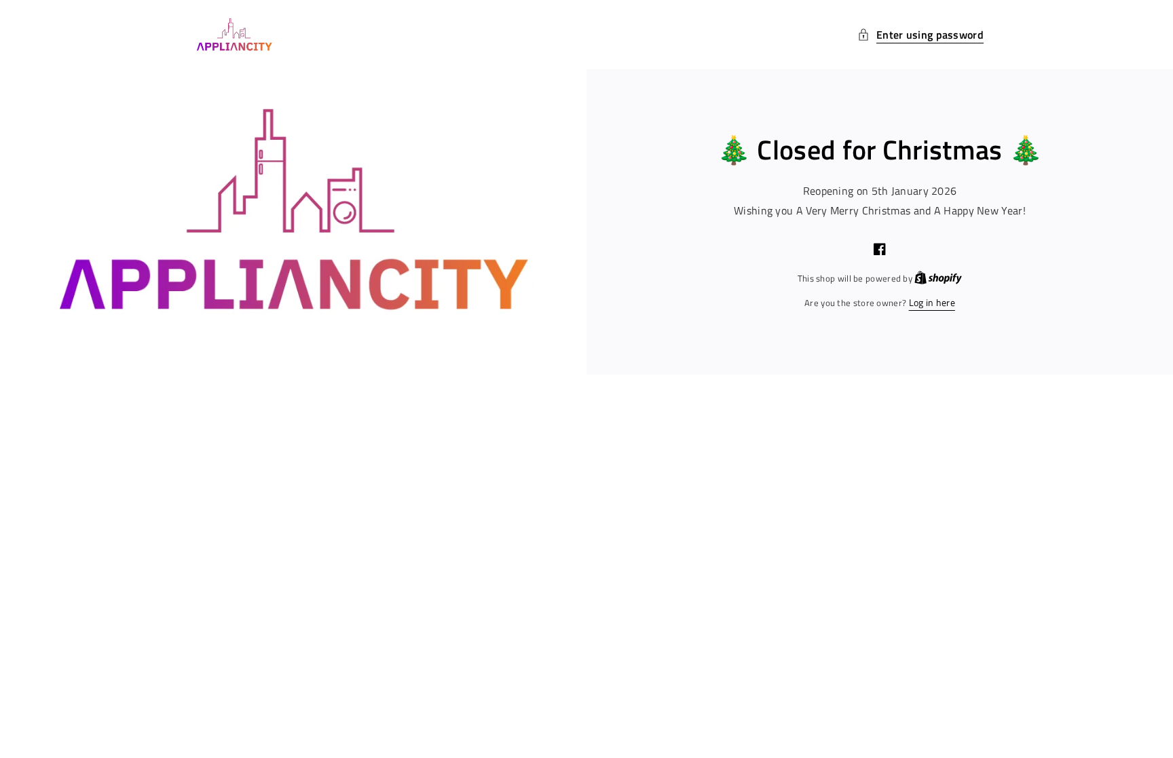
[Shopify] (938, 278)
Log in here (932, 302)
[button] (920, 35)
